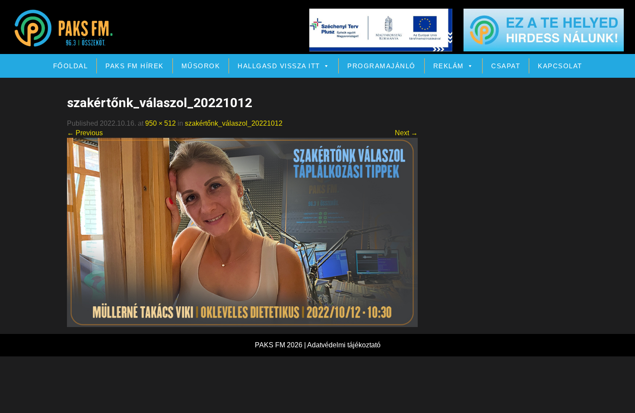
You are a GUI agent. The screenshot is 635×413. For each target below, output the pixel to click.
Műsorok (200, 66)
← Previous (85, 133)
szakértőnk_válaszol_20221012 (234, 123)
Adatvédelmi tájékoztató (344, 345)
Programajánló (381, 66)
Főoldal (70, 66)
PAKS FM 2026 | (281, 345)
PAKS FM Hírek (134, 66)
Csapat (505, 66)
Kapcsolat (560, 66)
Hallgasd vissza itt (279, 66)
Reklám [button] (448, 66)
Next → (406, 133)
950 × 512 (160, 123)
